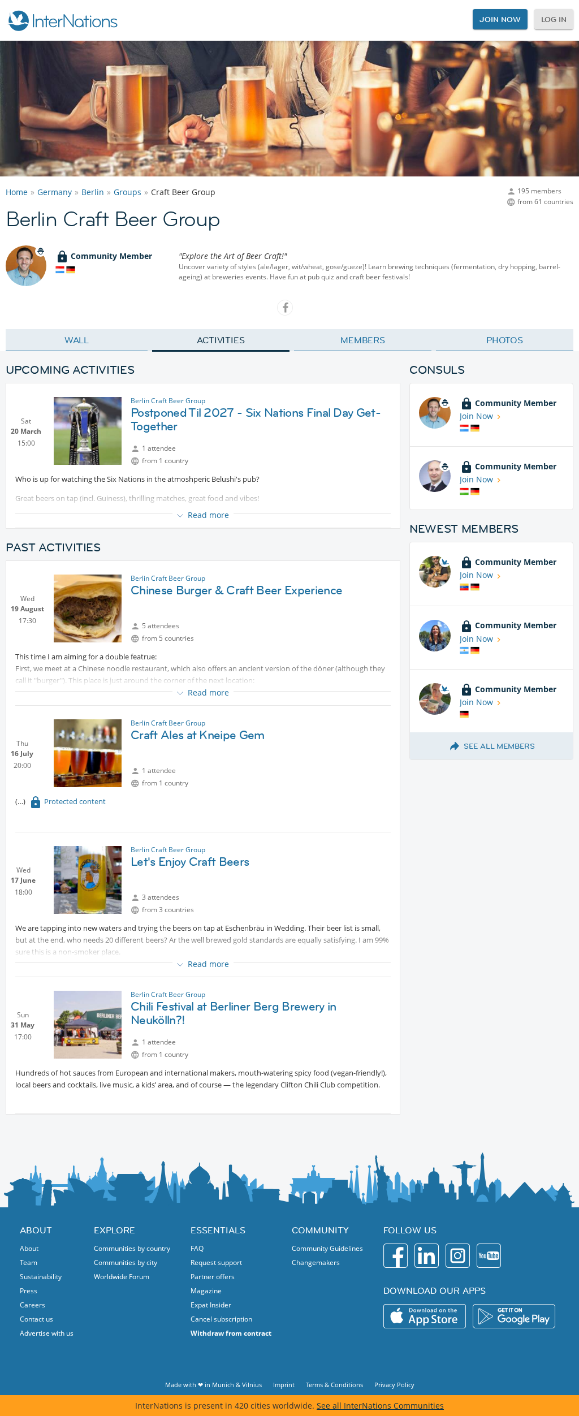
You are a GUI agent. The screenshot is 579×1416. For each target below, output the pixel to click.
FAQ (197, 1248)
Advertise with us (47, 1333)
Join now (499, 19)
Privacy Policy (394, 1384)
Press (28, 1291)
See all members (499, 746)
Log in (554, 19)
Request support (216, 1262)
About (29, 1248)
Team (28, 1262)
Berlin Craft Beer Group (168, 400)
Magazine (206, 1291)
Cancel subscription (221, 1319)
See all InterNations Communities (380, 1405)
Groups (127, 192)
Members (362, 340)
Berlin (92, 192)
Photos (504, 340)
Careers (32, 1305)
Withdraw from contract (231, 1333)
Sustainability (41, 1276)
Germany (54, 192)
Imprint (284, 1384)
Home (17, 192)
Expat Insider (211, 1305)
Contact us (36, 1319)
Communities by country (132, 1248)
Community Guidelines (327, 1248)
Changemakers (316, 1262)
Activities (221, 340)
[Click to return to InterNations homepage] (62, 20)
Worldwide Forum (121, 1276)
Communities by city (125, 1262)
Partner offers (213, 1276)
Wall (76, 340)
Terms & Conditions (334, 1384)
